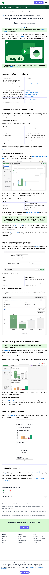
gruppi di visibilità (35, 472)
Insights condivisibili (29, 96)
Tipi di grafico (28, 86)
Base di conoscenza (6, 11)
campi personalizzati (32, 212)
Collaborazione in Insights (31, 94)
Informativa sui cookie (32, 567)
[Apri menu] (46, 3)
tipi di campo (19, 225)
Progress (13, 11)
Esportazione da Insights (30, 99)
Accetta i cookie (24, 572)
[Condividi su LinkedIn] (24, 27)
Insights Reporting (19, 11)
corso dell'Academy (15, 66)
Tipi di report (28, 81)
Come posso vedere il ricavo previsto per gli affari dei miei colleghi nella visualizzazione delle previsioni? (24, 512)
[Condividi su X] (26, 27)
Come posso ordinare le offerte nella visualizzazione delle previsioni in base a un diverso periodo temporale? (22, 507)
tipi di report (6, 150)
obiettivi (37, 246)
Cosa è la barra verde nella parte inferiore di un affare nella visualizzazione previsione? (24, 515)
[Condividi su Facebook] (21, 27)
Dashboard (27, 90)
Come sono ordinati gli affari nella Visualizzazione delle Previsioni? (19, 501)
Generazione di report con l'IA (31, 83)
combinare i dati (14, 232)
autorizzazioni (6, 474)
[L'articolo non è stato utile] (10, 490)
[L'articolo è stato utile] (3, 490)
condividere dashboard (12, 401)
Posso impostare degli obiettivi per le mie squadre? (15, 503)
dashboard (7, 350)
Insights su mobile (29, 102)
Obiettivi (27, 88)
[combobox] (30, 7)
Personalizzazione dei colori (31, 92)
